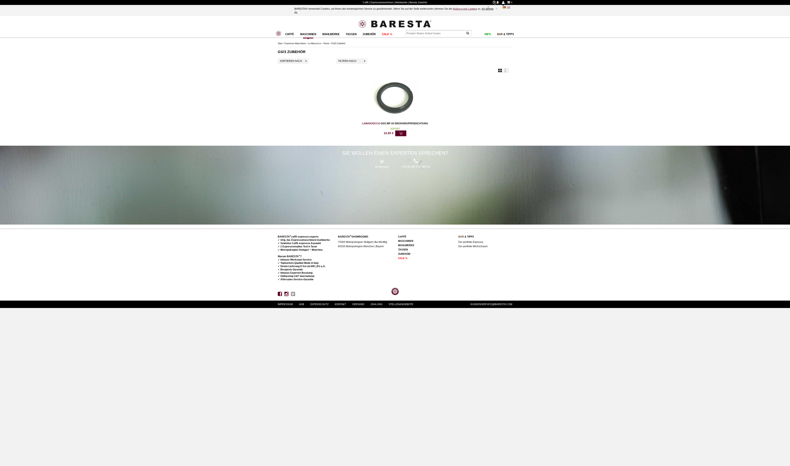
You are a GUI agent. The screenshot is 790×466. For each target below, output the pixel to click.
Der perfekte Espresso (470, 242)
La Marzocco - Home (318, 43)
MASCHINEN (308, 34)
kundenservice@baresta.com (491, 304)
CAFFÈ (289, 34)
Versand (358, 304)
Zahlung (376, 304)
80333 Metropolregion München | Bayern (361, 246)
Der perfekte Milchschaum (473, 246)
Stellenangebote (401, 304)
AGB (301, 304)
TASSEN (351, 34)
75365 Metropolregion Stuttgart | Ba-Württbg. (363, 242)
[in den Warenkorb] (400, 133)
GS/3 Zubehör (338, 43)
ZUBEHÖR (369, 34)
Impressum (285, 304)
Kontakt (340, 304)
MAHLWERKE (331, 34)
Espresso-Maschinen (295, 43)
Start (280, 43)
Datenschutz (319, 304)
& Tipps (505, 34)
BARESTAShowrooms (353, 236)
